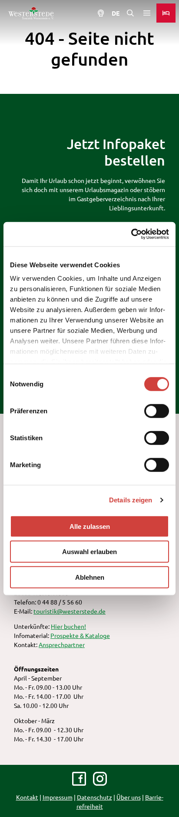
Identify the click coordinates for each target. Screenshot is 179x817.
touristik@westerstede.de (69, 611)
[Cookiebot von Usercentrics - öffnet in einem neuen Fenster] (131, 234)
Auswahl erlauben (89, 551)
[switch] (156, 411)
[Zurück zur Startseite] (30, 13)
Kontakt (27, 797)
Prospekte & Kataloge (80, 635)
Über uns (128, 797)
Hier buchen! (68, 626)
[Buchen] (166, 13)
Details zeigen (130, 500)
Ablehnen (89, 577)
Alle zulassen (90, 526)
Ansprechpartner (62, 644)
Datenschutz (94, 797)
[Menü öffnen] (146, 13)
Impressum (58, 797)
